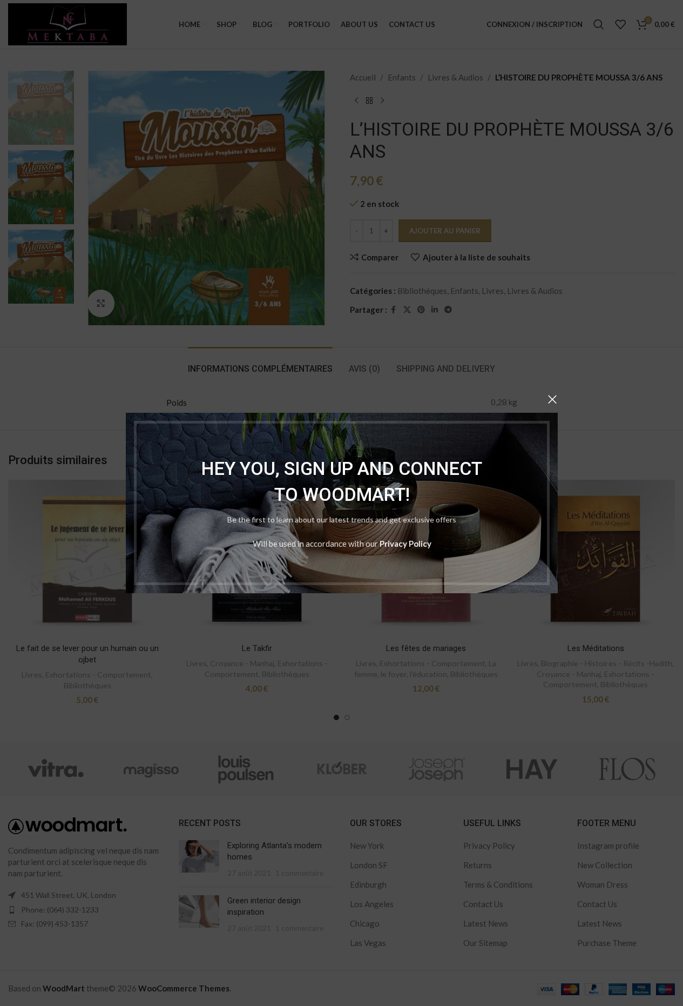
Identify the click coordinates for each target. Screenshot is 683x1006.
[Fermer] (552, 399)
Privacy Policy (405, 543)
